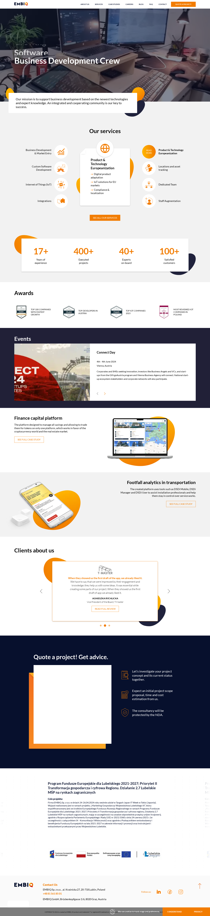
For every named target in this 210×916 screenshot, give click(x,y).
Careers (129, 4)
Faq (151, 4)
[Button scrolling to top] (199, 886)
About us (85, 4)
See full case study (29, 439)
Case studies (114, 4)
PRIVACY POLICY (198, 913)
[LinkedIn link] (158, 892)
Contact (163, 4)
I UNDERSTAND (174, 911)
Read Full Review (105, 612)
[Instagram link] (181, 892)
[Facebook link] (170, 892)
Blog (141, 4)
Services (99, 4)
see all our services (105, 217)
